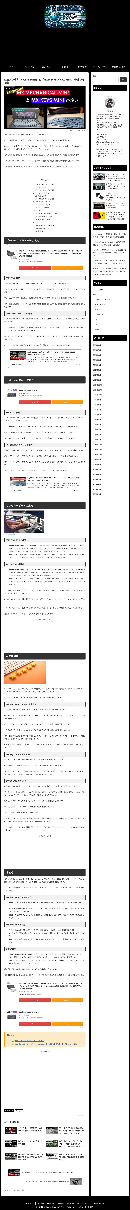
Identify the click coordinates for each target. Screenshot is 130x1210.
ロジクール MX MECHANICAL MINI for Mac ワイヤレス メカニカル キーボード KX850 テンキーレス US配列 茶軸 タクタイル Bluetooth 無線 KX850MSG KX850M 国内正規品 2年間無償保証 (50, 253)
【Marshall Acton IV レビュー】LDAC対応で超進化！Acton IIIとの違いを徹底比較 (109, 243)
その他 (97, 329)
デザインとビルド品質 (43, 205)
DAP (96, 319)
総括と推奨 (39, 231)
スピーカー (99, 314)
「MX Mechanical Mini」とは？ (44, 184)
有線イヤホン (100, 304)
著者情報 (61, 1204)
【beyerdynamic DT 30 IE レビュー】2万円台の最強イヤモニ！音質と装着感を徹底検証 (109, 235)
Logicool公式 (11, 534)
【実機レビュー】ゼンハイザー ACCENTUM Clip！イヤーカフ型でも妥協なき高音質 (109, 262)
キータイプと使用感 (42, 208)
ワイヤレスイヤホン (102, 299)
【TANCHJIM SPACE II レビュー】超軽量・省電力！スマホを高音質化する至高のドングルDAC (109, 253)
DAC (96, 324)
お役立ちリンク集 (98, 1204)
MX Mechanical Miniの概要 (45, 225)
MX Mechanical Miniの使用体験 (46, 213)
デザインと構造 (41, 187)
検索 (94, 76)
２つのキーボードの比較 (42, 202)
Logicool (19, 1111)
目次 (42, 180)
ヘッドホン (99, 309)
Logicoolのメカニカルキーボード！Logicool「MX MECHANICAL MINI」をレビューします (44, 1044)
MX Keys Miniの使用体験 (44, 216)
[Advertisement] (65, 48)
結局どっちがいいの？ (43, 219)
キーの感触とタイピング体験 (45, 190)
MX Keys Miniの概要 (42, 228)
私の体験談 (37, 210)
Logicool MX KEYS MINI (28, 390)
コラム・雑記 (10, 1111)
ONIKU (110, 111)
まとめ (36, 222)
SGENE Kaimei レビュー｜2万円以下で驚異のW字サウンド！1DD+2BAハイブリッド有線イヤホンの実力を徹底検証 (109, 271)
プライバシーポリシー (83, 1204)
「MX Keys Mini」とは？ (42, 193)
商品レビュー (98, 294)
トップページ (30, 1204)
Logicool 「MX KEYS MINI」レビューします (28, 1040)
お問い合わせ (70, 1204)
